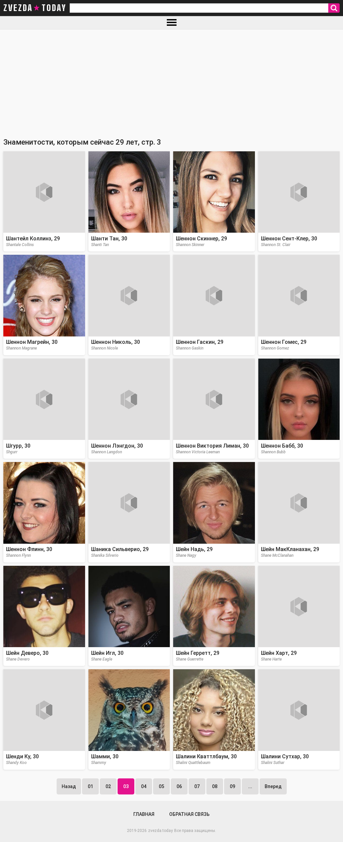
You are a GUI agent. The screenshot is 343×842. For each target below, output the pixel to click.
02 (108, 786)
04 (143, 786)
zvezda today (34, 8)
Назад (69, 786)
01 (90, 786)
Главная (143, 814)
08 (214, 786)
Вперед (273, 786)
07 (197, 786)
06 (179, 786)
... (250, 786)
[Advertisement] (171, 80)
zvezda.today (160, 830)
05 (161, 786)
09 (232, 786)
